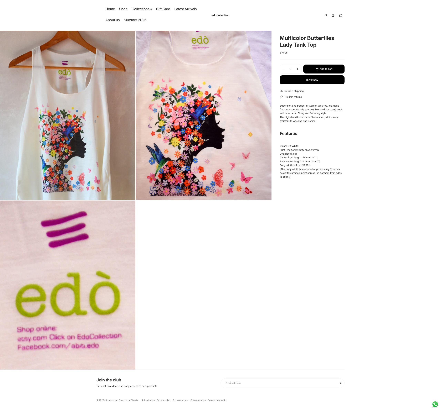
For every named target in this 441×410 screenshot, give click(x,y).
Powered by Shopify (128, 400)
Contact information (217, 400)
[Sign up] (339, 383)
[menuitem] (110, 10)
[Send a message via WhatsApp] (435, 404)
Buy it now (312, 79)
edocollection (110, 400)
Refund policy (148, 400)
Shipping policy (198, 400)
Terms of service (181, 400)
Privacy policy (164, 400)
